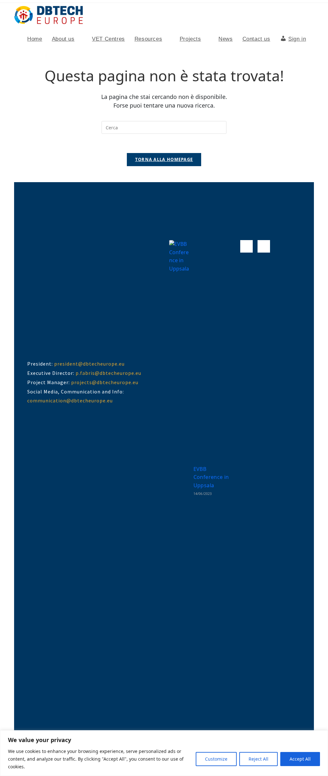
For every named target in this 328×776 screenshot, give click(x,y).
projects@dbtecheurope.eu (104, 382)
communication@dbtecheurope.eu (70, 400)
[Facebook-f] (246, 246)
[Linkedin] (264, 246)
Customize (216, 759)
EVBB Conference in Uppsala (211, 477)
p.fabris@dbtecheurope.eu (108, 373)
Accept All (300, 759)
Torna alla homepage (164, 159)
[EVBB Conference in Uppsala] (180, 480)
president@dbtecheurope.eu (89, 363)
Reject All (258, 759)
